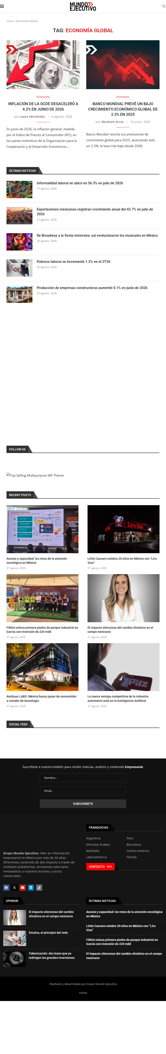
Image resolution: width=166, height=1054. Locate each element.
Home (83, 993)
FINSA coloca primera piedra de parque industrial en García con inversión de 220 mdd (42, 630)
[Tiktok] (39, 888)
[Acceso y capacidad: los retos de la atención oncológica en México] (42, 529)
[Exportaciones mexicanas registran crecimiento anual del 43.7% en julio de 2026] (19, 215)
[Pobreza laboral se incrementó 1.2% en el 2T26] (19, 268)
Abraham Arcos (112, 122)
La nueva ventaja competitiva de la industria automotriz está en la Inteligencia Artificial (118, 698)
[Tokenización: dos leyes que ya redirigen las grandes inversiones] (14, 959)
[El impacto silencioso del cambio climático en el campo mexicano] (124, 598)
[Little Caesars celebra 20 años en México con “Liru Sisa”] (124, 529)
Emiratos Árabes (98, 844)
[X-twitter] (14, 888)
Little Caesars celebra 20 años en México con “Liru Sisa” (122, 561)
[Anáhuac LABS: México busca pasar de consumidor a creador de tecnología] (42, 667)
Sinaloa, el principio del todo (48, 932)
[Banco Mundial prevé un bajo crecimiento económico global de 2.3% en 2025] (123, 64)
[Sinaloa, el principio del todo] (14, 938)
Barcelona (134, 844)
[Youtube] (23, 888)
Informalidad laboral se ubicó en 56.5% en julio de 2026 (80, 183)
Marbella (92, 850)
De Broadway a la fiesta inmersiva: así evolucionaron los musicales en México (97, 235)
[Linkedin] (31, 888)
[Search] (164, 7)
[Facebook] (6, 888)
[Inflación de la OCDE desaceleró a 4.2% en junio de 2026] (43, 64)
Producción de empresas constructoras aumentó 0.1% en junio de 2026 (92, 288)
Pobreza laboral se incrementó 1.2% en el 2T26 (73, 262)
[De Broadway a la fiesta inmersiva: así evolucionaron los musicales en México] (19, 242)
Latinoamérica (96, 857)
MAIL (109, 866)
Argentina (93, 838)
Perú (130, 838)
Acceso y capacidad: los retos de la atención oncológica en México (36, 561)
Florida (132, 857)
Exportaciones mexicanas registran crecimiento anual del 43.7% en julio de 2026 (95, 211)
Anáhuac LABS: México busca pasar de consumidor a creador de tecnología (41, 698)
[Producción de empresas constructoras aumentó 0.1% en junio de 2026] (19, 294)
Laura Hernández (32, 116)
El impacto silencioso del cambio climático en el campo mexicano (120, 630)
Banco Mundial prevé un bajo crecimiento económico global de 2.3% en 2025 (123, 109)
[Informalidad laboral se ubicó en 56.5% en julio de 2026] (19, 189)
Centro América (138, 850)
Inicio (9, 21)
